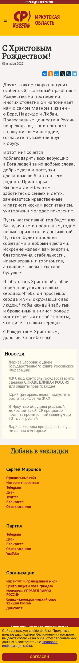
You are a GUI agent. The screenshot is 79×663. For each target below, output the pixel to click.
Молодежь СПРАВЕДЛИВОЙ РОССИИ (28, 592)
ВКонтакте (15, 502)
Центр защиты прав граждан (29, 586)
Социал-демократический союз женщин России (31, 601)
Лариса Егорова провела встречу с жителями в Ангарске (37, 429)
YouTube (12, 553)
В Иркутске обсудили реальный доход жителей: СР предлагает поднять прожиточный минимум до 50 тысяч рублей (37, 413)
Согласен (39, 657)
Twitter (12, 497)
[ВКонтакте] (44, 73)
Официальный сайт (21, 478)
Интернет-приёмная (22, 482)
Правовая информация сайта (30, 644)
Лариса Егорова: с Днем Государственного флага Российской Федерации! (39, 366)
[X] (62, 73)
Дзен (10, 492)
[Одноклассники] (50, 73)
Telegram (13, 487)
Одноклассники (18, 507)
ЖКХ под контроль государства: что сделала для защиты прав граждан (39, 382)
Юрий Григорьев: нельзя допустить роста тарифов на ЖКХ (37, 396)
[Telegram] (74, 73)
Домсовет (14, 608)
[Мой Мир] (56, 73)
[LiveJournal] (68, 73)
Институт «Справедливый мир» (31, 581)
